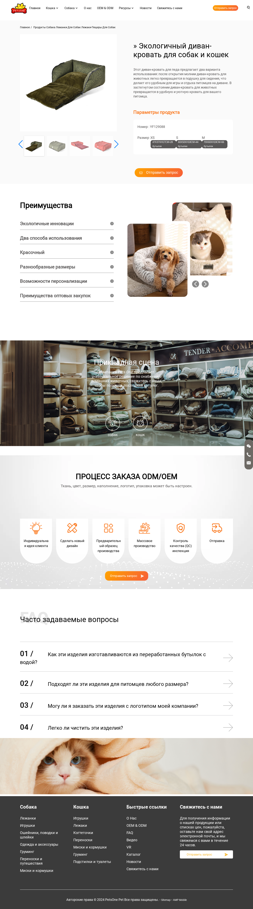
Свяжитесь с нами (169, 8)
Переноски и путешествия (31, 861)
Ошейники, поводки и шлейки (39, 834)
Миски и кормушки (36, 870)
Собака (69, 8)
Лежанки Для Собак (68, 27)
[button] (116, 144)
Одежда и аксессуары (39, 844)
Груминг (27, 851)
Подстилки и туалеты (92, 861)
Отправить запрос (225, 7)
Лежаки (80, 825)
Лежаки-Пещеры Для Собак (98, 27)
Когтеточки (83, 832)
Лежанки (28, 818)
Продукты (39, 27)
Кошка (50, 8)
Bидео (131, 840)
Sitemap (166, 899)
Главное (34, 8)
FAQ (129, 832)
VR (128, 847)
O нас (87, 8)
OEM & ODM (105, 8)
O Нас (131, 818)
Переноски (82, 840)
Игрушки (27, 825)
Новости (146, 8)
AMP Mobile (180, 899)
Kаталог (133, 854)
